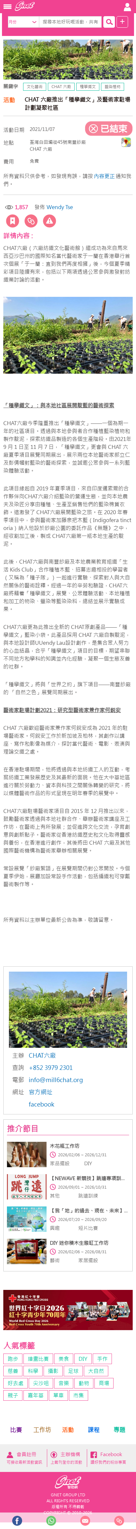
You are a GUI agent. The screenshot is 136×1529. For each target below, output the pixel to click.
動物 (84, 1383)
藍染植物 (112, 86)
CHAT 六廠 (61, 86)
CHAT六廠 (42, 1055)
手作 (102, 1359)
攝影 (53, 1371)
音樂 (63, 1383)
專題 (119, 1430)
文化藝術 (35, 86)
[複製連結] (31, 221)
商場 (104, 1383)
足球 (73, 1371)
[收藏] (12, 221)
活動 (68, 1430)
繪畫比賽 (38, 1359)
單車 (58, 1395)
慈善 (13, 1371)
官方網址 (40, 1092)
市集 (78, 1395)
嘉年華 (36, 1395)
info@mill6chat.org (56, 1080)
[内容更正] (49, 221)
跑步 (13, 1359)
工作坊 (42, 1430)
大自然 (96, 1371)
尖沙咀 (41, 1383)
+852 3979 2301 (51, 1068)
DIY (83, 1359)
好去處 (15, 1383)
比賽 (16, 1430)
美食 (63, 1359)
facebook (41, 1104)
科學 (33, 1371)
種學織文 (88, 86)
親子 (13, 1395)
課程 (94, 1430)
